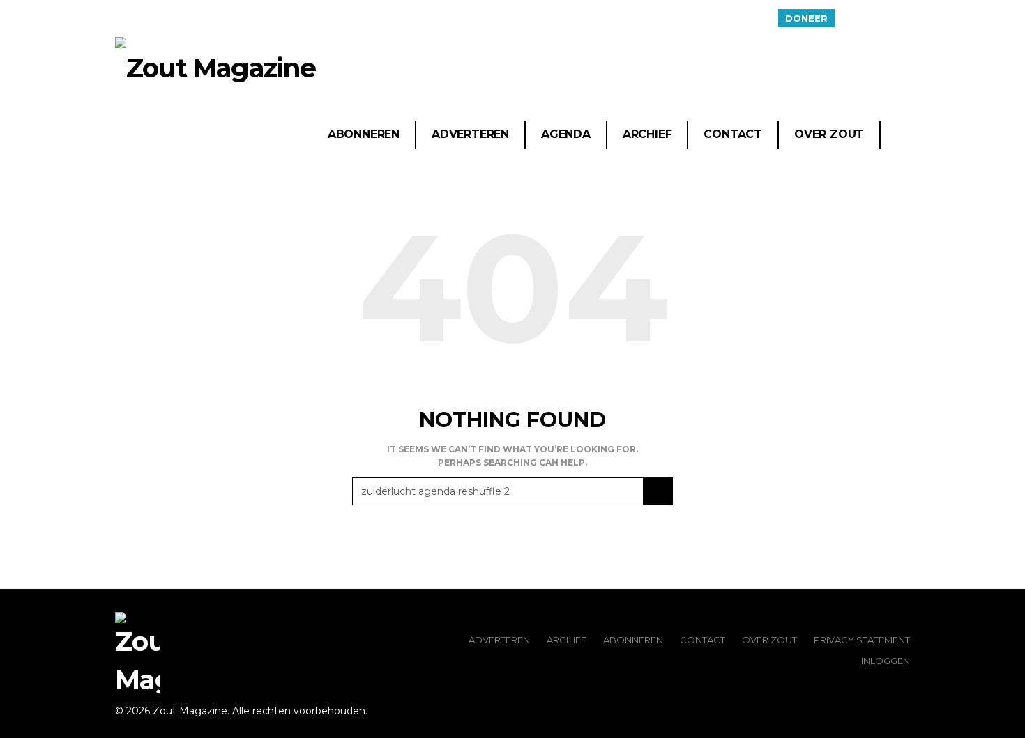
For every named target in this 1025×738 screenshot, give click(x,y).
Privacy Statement (862, 639)
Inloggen (885, 660)
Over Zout (829, 134)
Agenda (566, 134)
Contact (733, 134)
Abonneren (364, 134)
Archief (647, 134)
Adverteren (470, 134)
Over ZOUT (769, 639)
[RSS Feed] (848, 18)
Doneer (806, 18)
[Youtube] (883, 18)
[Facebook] (866, 18)
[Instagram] (900, 18)
